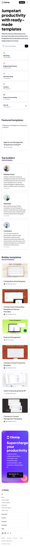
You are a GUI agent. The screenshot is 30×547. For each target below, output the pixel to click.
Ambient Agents (6, 502)
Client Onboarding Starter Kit (15, 391)
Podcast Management (12, 337)
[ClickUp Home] (6, 2)
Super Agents (5, 500)
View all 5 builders (7, 160)
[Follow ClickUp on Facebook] (5, 533)
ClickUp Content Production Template (14, 364)
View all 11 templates (8, 259)
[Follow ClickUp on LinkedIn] (3, 533)
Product (4, 517)
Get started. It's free (14, 475)
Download (4, 514)
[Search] (26, 46)
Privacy (15, 538)
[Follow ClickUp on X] (11, 533)
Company (4, 525)
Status (3, 538)
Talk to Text (5, 510)
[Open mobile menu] (27, 2)
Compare (4, 521)
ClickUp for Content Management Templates (13, 417)
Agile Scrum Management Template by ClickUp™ (13, 143)
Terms (21, 538)
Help (3, 528)
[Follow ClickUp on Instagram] (8, 533)
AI (2, 494)
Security (9, 538)
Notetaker (4, 505)
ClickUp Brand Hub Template (14, 281)
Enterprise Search (6, 507)
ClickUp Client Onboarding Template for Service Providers (14, 309)
